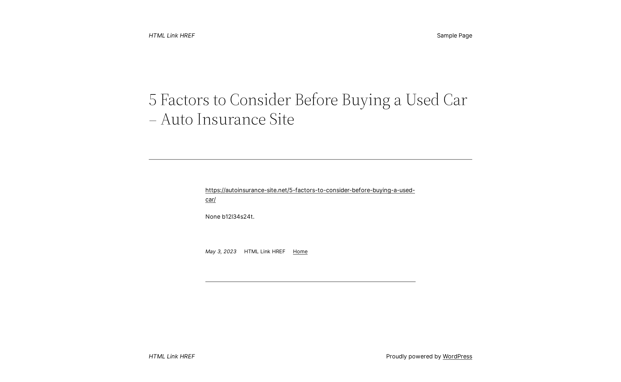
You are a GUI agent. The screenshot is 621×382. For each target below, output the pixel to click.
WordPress (457, 356)
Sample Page (454, 35)
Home (300, 251)
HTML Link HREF (172, 35)
